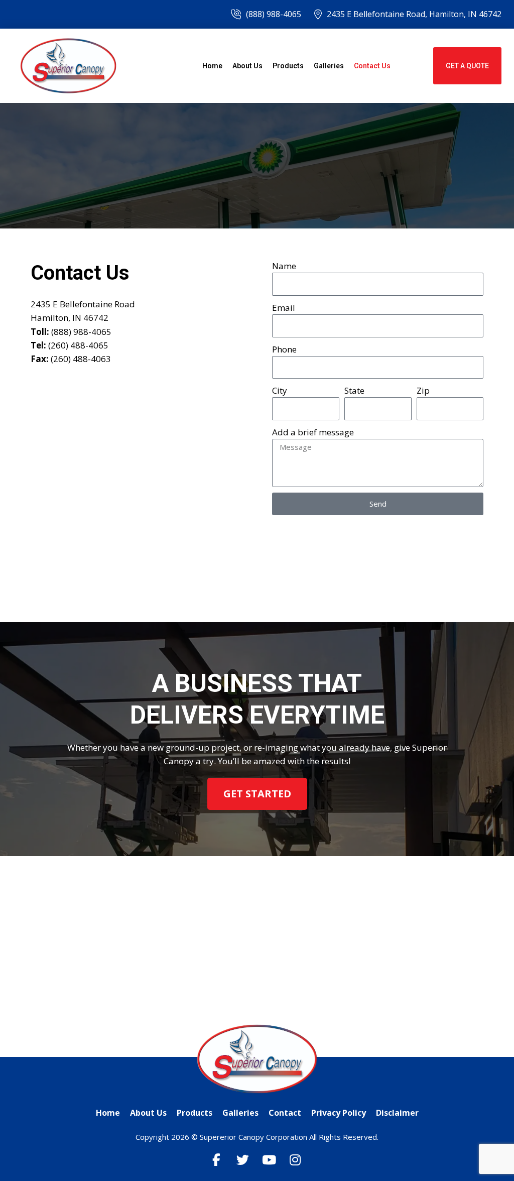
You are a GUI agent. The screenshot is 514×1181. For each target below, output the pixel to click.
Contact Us (372, 66)
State (354, 390)
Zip (423, 390)
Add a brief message (313, 432)
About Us (247, 66)
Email (283, 307)
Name (284, 266)
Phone (284, 349)
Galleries (329, 66)
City (279, 390)
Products (288, 66)
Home (212, 66)
